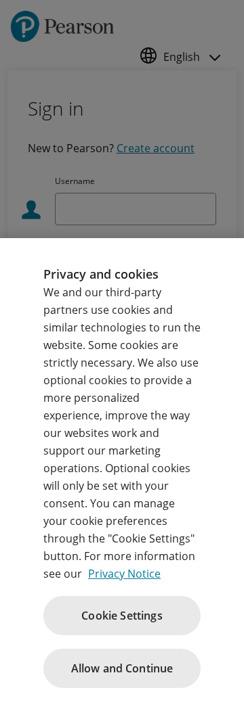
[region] (122, 476)
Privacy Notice (124, 573)
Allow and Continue (122, 668)
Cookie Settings (121, 615)
